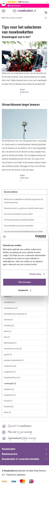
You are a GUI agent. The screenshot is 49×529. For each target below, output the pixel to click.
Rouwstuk (8, 407)
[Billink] (4, 481)
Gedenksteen (9, 302)
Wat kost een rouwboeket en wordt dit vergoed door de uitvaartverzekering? (23, 200)
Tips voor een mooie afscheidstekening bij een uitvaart (23, 231)
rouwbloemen (10, 366)
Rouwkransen (10, 395)
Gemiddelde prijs (11, 308)
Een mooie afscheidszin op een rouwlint (18, 214)
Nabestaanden (10, 343)
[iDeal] (31, 481)
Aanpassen (23, 290)
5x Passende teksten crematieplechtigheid (19, 220)
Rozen (7, 412)
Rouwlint (8, 401)
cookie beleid (30, 264)
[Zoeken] (45, 17)
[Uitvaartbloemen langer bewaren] (24, 124)
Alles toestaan (24, 282)
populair (8, 355)
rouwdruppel (10, 383)
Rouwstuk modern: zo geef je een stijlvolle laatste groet (24, 208)
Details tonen (35, 274)
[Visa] (13, 481)
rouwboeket (10, 372)
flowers (8, 297)
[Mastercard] (22, 481)
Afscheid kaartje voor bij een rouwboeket (18, 226)
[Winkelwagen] (45, 12)
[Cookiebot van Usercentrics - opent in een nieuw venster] (35, 236)
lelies (7, 337)
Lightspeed (20, 475)
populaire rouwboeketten (14, 360)
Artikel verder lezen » (24, 92)
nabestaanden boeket (13, 349)
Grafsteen (8, 320)
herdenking (9, 326)
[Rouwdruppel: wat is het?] (24, 56)
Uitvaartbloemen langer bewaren (21, 104)
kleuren (7, 331)
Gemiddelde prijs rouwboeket (15, 314)
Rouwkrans (9, 389)
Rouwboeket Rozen (12, 378)
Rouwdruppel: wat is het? (16, 37)
